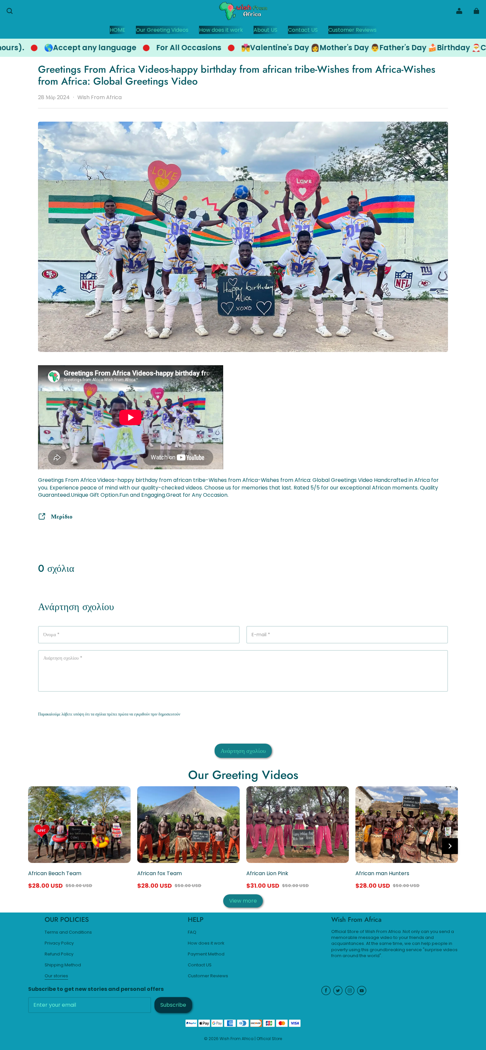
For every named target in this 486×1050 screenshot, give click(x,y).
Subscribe (173, 1005)
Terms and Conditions (68, 932)
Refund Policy (59, 954)
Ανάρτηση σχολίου (243, 751)
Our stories (56, 976)
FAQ (192, 932)
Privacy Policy (59, 943)
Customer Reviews (208, 976)
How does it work (206, 943)
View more (243, 901)
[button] (9, 11)
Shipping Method (63, 965)
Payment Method (206, 954)
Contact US (200, 965)
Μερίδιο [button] (61, 516)
